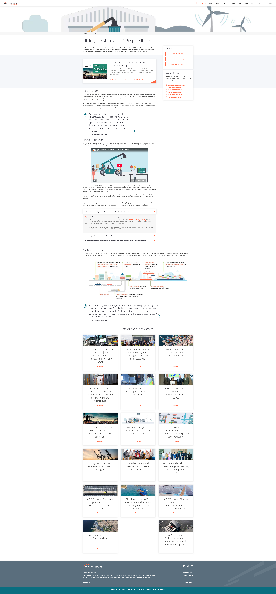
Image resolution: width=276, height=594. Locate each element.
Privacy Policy (140, 589)
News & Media (231, 3)
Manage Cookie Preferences (159, 589)
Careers (240, 3)
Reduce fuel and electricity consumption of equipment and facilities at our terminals (107, 212)
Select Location (202, 3)
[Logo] (9, 3)
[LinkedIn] (184, 566)
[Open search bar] (252, 3)
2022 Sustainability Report (175, 89)
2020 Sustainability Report (175, 94)
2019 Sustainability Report (175, 97)
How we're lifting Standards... (178, 64)
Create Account (86, 582)
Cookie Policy (148, 589)
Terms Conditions (131, 589)
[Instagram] (188, 566)
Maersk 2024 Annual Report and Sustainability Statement (176, 86)
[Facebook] (180, 566)
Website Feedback (189, 582)
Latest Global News (178, 53)
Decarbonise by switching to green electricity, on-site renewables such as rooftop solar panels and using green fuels (115, 240)
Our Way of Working (178, 59)
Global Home (86, 33)
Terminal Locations (188, 580)
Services (223, 3)
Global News (190, 577)
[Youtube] (192, 566)
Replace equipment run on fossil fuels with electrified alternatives (102, 236)
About (210, 3)
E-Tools (217, 3)
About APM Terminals (188, 575)
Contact (247, 3)
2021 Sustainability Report (175, 92)
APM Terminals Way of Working (137, 220)
